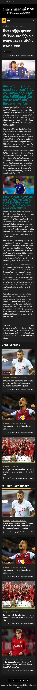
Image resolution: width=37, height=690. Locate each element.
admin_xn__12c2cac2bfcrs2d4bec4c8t (23, 55)
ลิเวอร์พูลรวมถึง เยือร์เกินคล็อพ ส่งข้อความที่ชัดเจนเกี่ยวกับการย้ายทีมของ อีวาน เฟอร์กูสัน (18, 471)
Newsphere (29, 685)
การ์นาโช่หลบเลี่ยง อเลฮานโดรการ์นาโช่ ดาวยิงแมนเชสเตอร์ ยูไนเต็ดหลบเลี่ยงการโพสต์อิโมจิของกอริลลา (17, 664)
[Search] (34, 21)
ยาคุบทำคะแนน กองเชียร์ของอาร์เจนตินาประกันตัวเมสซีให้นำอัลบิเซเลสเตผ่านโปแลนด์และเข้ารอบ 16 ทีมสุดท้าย (18, 383)
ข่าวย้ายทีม (14, 466)
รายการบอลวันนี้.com (18, 9)
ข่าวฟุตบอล (6, 26)
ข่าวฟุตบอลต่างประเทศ (18, 26)
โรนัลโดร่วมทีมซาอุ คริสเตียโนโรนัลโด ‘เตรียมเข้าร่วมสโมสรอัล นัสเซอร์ (27, 331)
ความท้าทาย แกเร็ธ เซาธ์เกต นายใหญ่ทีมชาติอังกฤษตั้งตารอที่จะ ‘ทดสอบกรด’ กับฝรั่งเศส (10, 332)
